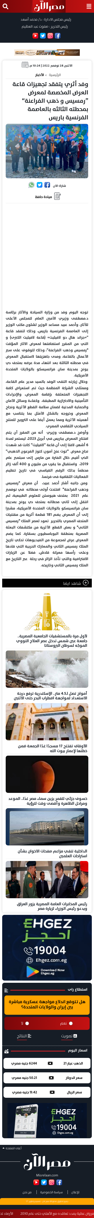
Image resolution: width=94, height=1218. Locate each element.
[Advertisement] (47, 257)
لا (22, 1023)
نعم (63, 1023)
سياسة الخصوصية (51, 1192)
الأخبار (39, 74)
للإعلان (75, 1192)
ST (27, 1201)
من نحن (27, 1192)
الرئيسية (55, 74)
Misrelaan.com (47, 1175)
